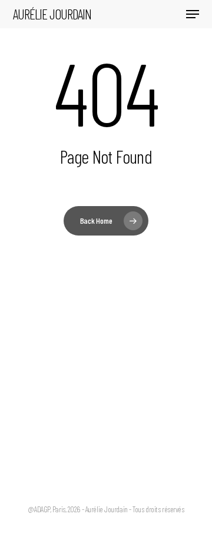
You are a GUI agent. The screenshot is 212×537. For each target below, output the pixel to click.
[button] (192, 14)
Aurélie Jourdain (52, 14)
